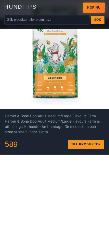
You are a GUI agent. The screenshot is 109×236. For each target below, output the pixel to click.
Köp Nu (94, 7)
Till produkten (86, 144)
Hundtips (20, 7)
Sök (97, 20)
